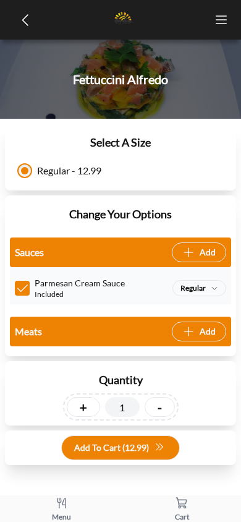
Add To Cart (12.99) (111, 447)
